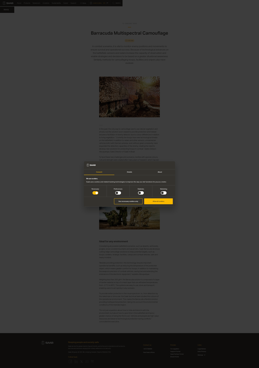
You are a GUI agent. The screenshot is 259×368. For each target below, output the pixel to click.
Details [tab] (129, 172)
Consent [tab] (99, 172)
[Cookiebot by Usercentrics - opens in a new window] (164, 165)
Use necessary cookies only (128, 201)
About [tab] (160, 172)
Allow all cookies (158, 201)
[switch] (118, 193)
